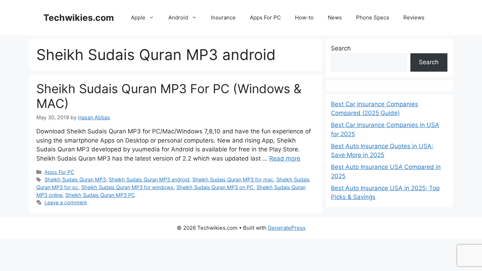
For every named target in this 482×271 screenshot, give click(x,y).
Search (341, 48)
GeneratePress (287, 227)
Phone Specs (372, 17)
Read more (284, 158)
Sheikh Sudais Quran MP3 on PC (215, 187)
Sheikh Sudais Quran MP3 (75, 179)
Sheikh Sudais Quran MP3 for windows (127, 187)
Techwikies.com (78, 17)
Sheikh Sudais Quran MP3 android (149, 179)
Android (178, 17)
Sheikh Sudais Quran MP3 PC (100, 195)
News (335, 17)
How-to (304, 17)
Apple (138, 17)
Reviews (413, 17)
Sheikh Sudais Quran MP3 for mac (232, 179)
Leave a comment (65, 202)
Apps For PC (265, 17)
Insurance (223, 17)
